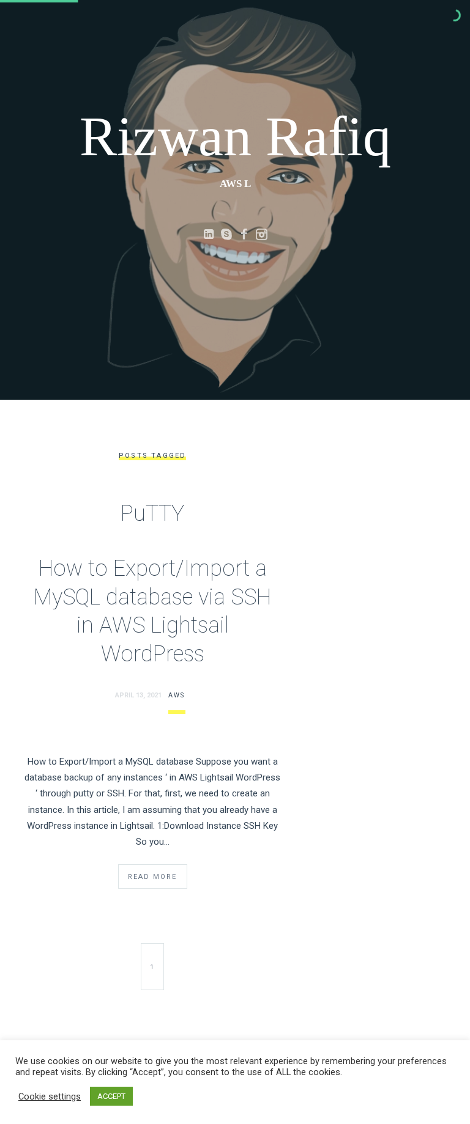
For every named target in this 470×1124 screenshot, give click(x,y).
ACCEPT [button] (111, 1096)
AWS (176, 695)
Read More (152, 877)
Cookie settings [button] (49, 1096)
